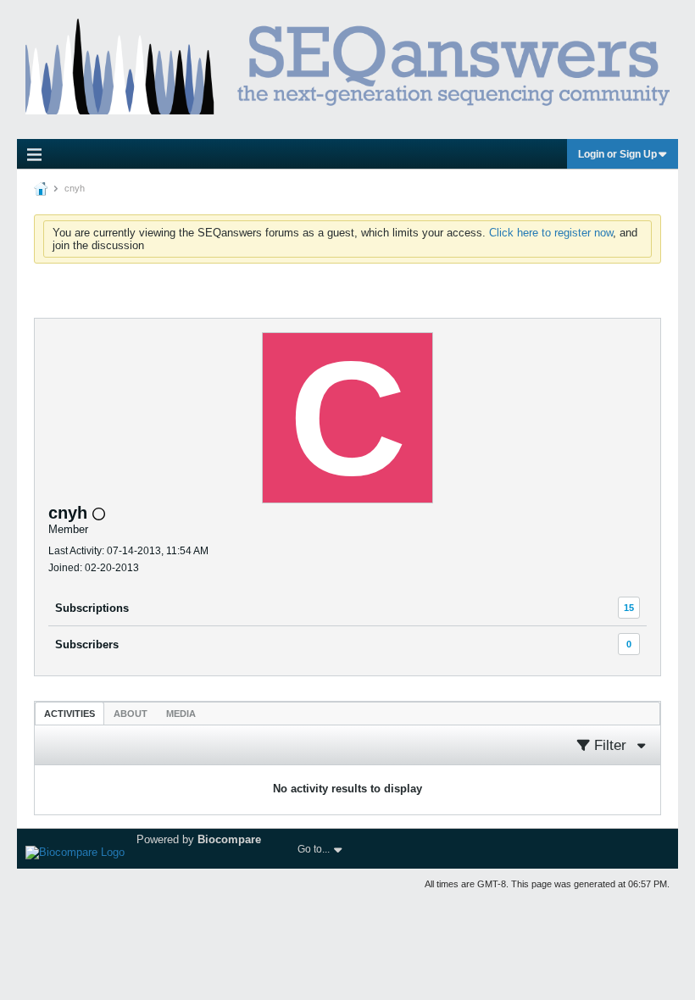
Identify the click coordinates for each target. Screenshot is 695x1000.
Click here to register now (551, 232)
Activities (69, 713)
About (130, 713)
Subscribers (87, 644)
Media (181, 713)
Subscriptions (92, 608)
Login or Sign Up (617, 154)
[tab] (69, 713)
